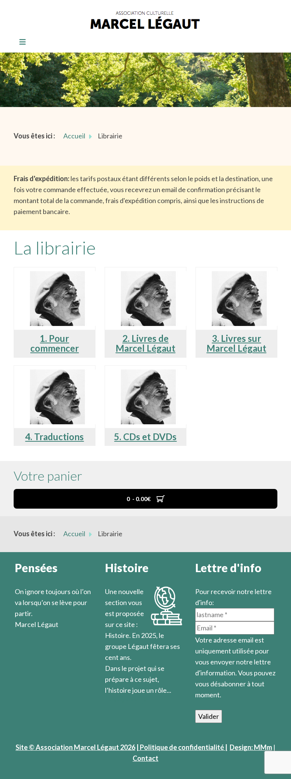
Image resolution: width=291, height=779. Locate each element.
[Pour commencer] (57, 276)
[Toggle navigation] (20, 42)
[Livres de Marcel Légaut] (148, 276)
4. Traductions (54, 436)
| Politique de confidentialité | (181, 747)
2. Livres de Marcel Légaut (145, 343)
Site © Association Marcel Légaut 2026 (75, 747)
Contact (145, 758)
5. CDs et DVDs (145, 436)
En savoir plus (126, 701)
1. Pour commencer (54, 343)
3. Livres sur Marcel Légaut (236, 343)
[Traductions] (57, 375)
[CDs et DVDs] (148, 375)
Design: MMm (251, 747)
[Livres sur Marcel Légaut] (239, 276)
